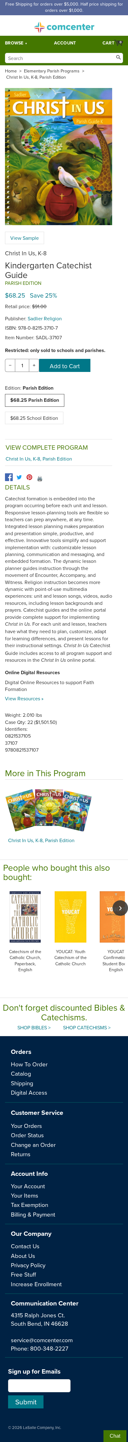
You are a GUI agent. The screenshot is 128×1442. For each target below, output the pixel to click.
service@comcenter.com (42, 1340)
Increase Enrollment (36, 1284)
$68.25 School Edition (34, 418)
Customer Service (37, 1112)
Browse (14, 43)
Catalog (21, 1073)
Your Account (28, 1186)
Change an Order (33, 1144)
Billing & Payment (33, 1214)
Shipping (22, 1083)
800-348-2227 (49, 1348)
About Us (23, 1255)
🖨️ (40, 478)
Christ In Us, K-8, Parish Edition (36, 77)
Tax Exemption (29, 1204)
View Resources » (24, 698)
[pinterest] (29, 477)
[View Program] (64, 810)
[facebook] (9, 477)
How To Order (29, 1064)
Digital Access (29, 1092)
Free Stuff (23, 1274)
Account (65, 43)
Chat (115, 1436)
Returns (20, 1154)
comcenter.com (64, 25)
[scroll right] (120, 908)
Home (11, 71)
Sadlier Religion (45, 318)
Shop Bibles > (34, 1027)
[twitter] (19, 477)
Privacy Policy (28, 1265)
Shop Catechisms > (87, 1027)
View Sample (24, 237)
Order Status (27, 1135)
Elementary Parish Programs (52, 71)
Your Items (24, 1195)
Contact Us (25, 1246)
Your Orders (26, 1125)
